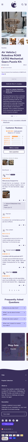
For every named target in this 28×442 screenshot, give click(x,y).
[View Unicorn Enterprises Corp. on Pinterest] (13, 420)
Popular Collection (7, 380)
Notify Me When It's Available (14, 84)
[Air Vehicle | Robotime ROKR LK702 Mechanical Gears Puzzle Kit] (5, 41)
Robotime (4, 48)
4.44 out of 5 (18, 131)
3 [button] (14, 290)
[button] (22, 4)
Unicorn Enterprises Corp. (11, 432)
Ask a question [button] (14, 152)
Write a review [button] (14, 148)
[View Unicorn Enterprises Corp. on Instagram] (3, 420)
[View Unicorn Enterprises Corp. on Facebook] (10, 420)
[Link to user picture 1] (6, 194)
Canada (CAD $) (7, 429)
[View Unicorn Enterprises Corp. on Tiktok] (6, 420)
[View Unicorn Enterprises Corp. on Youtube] (17, 420)
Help (3, 375)
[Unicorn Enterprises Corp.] (14, 4)
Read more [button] (22, 282)
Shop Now (13, 348)
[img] (25, 65)
